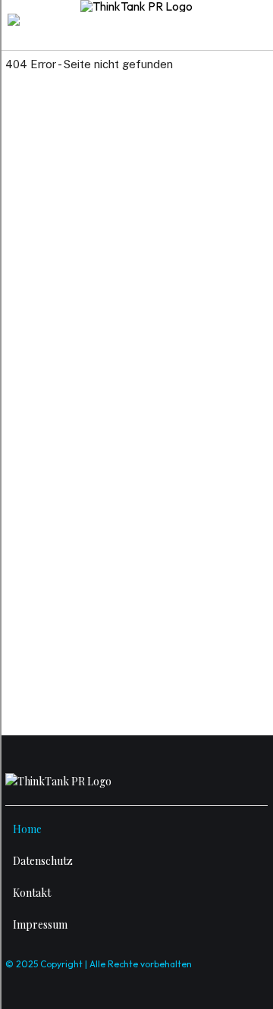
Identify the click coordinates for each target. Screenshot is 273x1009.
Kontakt (32, 892)
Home (27, 829)
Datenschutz (43, 861)
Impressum (40, 924)
